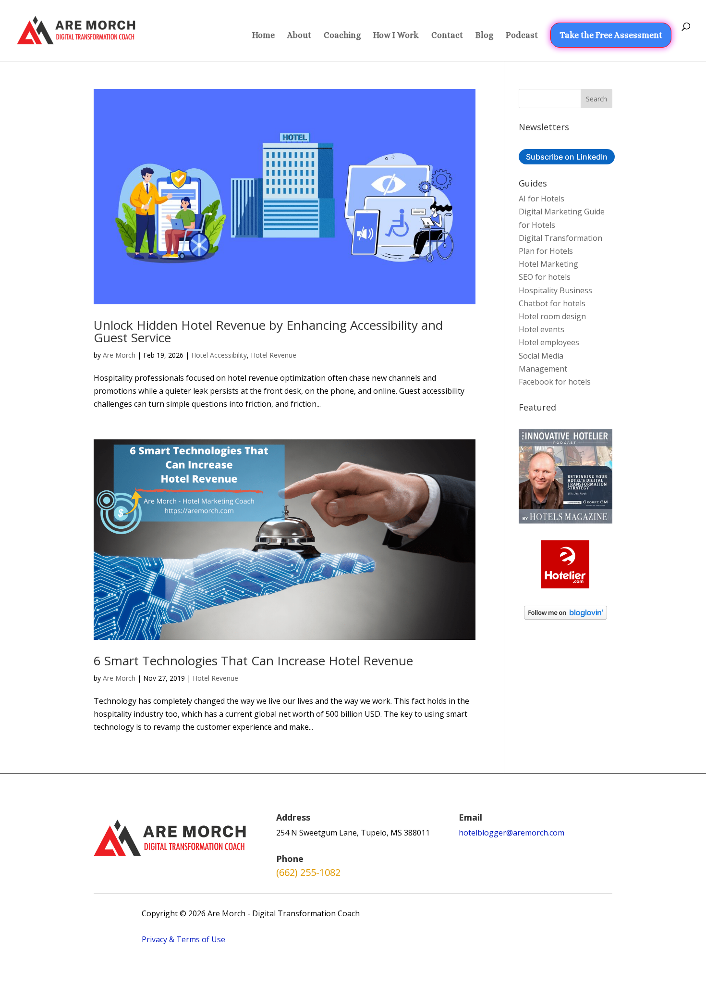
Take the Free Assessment (611, 35)
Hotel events (541, 329)
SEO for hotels (545, 277)
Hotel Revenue (273, 355)
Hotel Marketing (548, 264)
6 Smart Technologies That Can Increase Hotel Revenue (253, 660)
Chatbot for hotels (552, 303)
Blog (484, 36)
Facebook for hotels (555, 381)
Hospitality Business (555, 290)
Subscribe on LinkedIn (567, 157)
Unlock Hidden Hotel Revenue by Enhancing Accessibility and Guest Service (268, 331)
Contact (447, 36)
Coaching (342, 36)
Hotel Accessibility (219, 355)
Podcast (522, 36)
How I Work (396, 36)
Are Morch (119, 355)
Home (263, 36)
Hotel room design (552, 316)
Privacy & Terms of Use (183, 939)
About (299, 36)
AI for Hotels (541, 198)
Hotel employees (549, 342)
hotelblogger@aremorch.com (511, 832)
